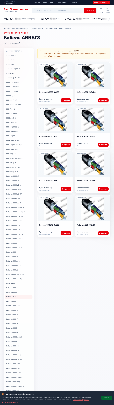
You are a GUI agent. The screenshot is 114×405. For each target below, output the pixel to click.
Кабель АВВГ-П (12, 319)
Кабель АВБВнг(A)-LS (14, 265)
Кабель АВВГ (11, 301)
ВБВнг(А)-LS (10, 96)
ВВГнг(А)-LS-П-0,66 (13, 140)
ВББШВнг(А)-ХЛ (12, 91)
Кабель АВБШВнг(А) (14, 279)
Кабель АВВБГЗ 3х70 (48, 181)
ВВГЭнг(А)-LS (11, 163)
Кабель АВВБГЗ (12, 297)
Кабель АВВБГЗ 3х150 (49, 225)
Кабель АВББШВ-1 (13, 185)
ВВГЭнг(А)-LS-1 (12, 172)
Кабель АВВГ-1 (12, 310)
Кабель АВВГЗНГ (12, 332)
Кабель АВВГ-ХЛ (12, 324)
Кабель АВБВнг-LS (13, 261)
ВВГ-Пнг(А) (10, 109)
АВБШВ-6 (10, 64)
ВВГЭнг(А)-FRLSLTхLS (14, 158)
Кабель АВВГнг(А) (13, 382)
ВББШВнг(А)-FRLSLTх (14, 87)
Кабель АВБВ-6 (12, 257)
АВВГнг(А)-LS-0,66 (13, 78)
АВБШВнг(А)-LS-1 (13, 69)
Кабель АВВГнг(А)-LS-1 (15, 386)
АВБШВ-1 (10, 60)
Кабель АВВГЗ (11, 328)
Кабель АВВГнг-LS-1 (14, 359)
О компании (62, 3)
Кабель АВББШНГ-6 (14, 230)
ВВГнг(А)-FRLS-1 (12, 127)
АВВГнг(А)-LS (11, 73)
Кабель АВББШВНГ (13, 203)
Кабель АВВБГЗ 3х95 (48, 136)
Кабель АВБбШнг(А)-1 (14, 239)
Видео (52, 3)
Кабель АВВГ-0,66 (13, 306)
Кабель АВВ (10, 283)
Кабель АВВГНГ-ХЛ (13, 373)
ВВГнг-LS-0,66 (11, 122)
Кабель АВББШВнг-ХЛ (14, 216)
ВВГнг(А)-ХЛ (10, 154)
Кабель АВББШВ (12, 181)
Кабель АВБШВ (12, 270)
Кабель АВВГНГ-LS (13, 355)
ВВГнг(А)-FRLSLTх (12, 131)
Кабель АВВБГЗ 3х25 (86, 136)
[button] (12, 18)
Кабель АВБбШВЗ (13, 198)
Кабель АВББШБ (12, 176)
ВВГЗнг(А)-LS (11, 118)
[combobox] (57, 10)
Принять (107, 398)
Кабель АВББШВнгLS (14, 221)
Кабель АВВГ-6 (12, 315)
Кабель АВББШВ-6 (13, 189)
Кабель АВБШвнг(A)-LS (15, 274)
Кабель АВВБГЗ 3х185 (49, 92)
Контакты (73, 3)
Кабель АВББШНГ (13, 225)
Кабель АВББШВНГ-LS (15, 207)
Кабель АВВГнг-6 (12, 350)
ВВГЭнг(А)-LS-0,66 (13, 167)
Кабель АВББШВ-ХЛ (14, 194)
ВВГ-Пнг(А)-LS (11, 114)
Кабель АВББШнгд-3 (14, 248)
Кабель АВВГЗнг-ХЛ (14, 337)
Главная (37, 3)
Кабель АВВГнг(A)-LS (14, 377)
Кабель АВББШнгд (13, 243)
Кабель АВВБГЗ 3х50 (86, 181)
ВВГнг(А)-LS (10, 136)
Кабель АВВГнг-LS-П (14, 364)
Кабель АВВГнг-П (13, 368)
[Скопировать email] (109, 19)
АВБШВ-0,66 (11, 55)
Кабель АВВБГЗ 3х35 (86, 225)
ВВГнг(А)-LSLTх (12, 149)
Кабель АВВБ (11, 288)
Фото (45, 3)
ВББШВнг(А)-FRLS (13, 82)
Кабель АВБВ (11, 252)
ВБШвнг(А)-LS (11, 100)
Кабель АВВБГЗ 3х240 (87, 92)
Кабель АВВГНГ (12, 341)
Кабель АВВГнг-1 (12, 346)
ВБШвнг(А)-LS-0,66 (13, 105)
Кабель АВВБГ (11, 292)
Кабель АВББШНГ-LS (14, 234)
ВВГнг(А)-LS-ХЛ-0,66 (14, 145)
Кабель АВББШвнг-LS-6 (15, 212)
